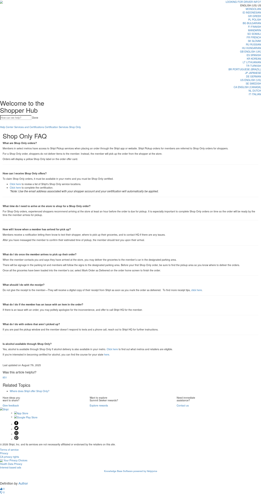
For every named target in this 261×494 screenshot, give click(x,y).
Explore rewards (99, 405)
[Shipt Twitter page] (16, 429)
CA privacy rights (9, 456)
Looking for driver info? (243, 2)
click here (196, 290)
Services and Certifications (29, 127)
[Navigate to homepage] (1, 2)
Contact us (183, 405)
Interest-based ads (10, 467)
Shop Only (75, 127)
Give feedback (11, 405)
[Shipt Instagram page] (16, 434)
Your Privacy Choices (15, 460)
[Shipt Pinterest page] (16, 439)
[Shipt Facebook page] (16, 424)
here (106, 354)
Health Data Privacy (11, 464)
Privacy (4, 453)
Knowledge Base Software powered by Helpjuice (130, 471)
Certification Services (56, 127)
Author (23, 483)
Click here (15, 184)
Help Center (6, 127)
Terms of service (9, 449)
